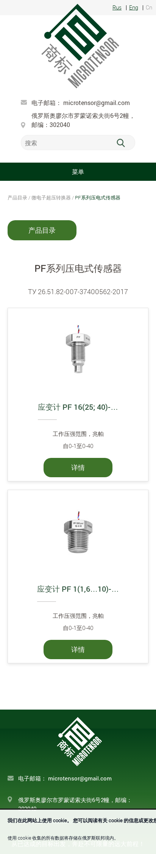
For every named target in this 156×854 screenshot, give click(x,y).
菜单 (78, 172)
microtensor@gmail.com (96, 103)
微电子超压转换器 (51, 197)
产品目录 (42, 230)
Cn (149, 8)
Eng (133, 8)
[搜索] (125, 143)
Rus (117, 8)
